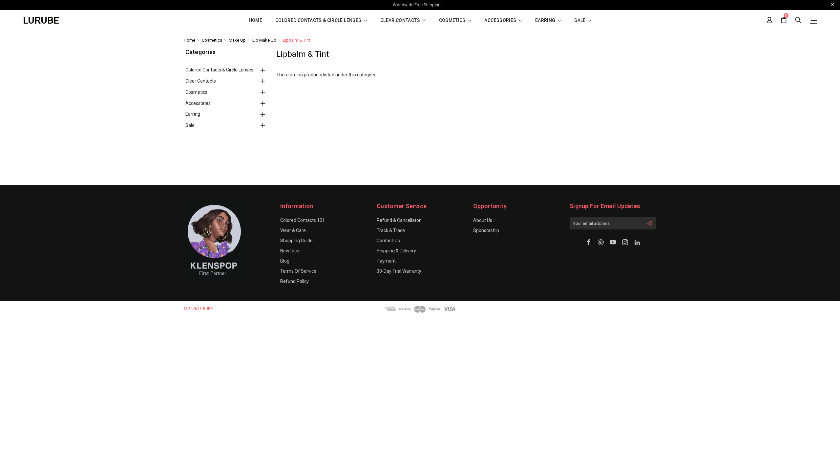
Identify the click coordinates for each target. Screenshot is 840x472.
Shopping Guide (296, 240)
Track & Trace (391, 230)
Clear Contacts (400, 20)
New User (290, 250)
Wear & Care (293, 230)
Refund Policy (294, 281)
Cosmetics (453, 20)
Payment (386, 261)
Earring (545, 20)
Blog (284, 261)
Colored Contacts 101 (302, 220)
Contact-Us (388, 240)
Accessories (500, 20)
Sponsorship (486, 230)
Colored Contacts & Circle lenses (319, 20)
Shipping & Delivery (396, 250)
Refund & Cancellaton (399, 220)
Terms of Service (298, 271)
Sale (580, 20)
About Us (482, 220)
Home (255, 20)
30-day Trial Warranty (399, 271)
